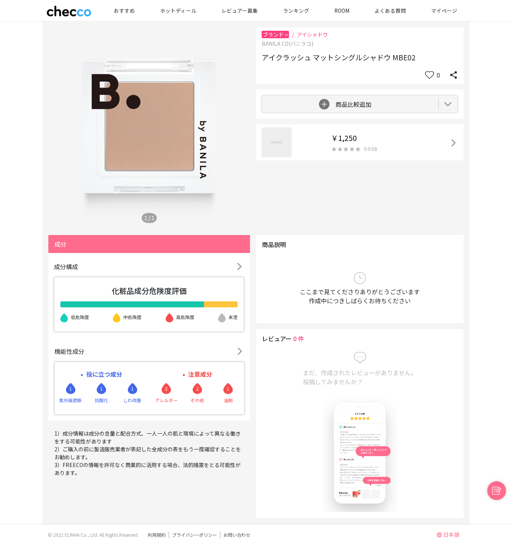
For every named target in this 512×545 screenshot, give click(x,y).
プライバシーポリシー (194, 535)
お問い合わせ (236, 535)
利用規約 (157, 535)
